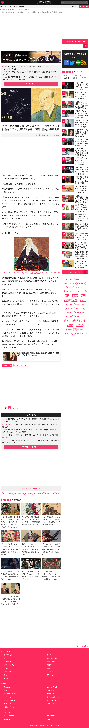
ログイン (75, 6)
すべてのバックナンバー (31, 447)
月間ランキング (9, 707)
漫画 (67, 300)
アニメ (71, 287)
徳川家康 (81, 308)
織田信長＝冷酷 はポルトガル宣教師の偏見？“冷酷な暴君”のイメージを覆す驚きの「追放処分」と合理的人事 (81, 230)
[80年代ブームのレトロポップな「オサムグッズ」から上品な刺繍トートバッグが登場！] (68, 264)
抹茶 (70, 312)
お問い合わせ (51, 694)
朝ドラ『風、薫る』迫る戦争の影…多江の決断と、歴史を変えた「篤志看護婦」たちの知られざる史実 (81, 98)
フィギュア (71, 321)
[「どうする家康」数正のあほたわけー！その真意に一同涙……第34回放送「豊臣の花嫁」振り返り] (31, 509)
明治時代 (71, 308)
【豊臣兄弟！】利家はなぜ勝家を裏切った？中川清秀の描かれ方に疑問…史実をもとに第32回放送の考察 (81, 144)
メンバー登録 (83, 6)
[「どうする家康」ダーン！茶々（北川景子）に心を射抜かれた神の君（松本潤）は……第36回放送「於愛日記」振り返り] (10, 509)
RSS (84, 62)
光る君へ (81, 329)
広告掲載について (10, 694)
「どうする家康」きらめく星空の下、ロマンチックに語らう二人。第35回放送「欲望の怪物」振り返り (32, 12)
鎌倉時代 (80, 325)
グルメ (6, 668)
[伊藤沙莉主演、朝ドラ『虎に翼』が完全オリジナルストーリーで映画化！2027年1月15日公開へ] (68, 123)
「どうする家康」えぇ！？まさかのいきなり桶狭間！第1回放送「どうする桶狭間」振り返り (51, 575)
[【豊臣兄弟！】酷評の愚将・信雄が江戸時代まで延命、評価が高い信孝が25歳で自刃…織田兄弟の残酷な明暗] (68, 133)
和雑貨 (49, 665)
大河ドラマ (71, 283)
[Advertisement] (31, 32)
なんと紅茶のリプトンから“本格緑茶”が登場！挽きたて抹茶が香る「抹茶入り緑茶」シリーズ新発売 (81, 210)
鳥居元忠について (16, 365)
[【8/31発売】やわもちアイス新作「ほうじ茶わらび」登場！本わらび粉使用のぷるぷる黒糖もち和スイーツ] (68, 189)
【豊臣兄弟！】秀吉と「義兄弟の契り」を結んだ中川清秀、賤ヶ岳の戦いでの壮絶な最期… (81, 200)
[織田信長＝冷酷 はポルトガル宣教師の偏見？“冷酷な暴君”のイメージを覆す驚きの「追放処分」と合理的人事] (68, 227)
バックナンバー (31, 83)
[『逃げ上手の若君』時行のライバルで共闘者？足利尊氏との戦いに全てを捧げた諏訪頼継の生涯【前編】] (68, 114)
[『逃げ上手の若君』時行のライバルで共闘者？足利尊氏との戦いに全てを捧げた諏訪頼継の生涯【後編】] (68, 151)
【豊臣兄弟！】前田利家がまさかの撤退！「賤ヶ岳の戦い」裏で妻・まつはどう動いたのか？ (81, 172)
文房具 (70, 317)
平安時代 (82, 283)
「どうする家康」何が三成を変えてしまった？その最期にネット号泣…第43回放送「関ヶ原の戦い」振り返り (10, 549)
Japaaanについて (53, 690)
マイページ (7, 697)
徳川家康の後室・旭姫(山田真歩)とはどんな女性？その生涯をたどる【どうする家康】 (38, 354)
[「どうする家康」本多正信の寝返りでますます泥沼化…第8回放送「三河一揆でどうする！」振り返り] (51, 536)
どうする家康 (9, 493)
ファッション (8, 662)
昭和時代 (71, 329)
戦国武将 (80, 287)
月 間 (83, 77)
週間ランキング (52, 704)
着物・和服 (51, 662)
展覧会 (71, 325)
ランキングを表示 (74, 272)
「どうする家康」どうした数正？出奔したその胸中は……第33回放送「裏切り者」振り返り (51, 521)
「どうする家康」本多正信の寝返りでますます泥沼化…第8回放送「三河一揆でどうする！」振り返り (51, 549)
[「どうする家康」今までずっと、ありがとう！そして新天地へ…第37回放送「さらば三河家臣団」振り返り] (31, 536)
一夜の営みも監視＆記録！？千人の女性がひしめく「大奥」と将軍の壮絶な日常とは (81, 237)
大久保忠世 (50, 493)
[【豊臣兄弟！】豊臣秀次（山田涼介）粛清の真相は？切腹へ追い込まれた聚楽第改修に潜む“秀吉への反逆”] (68, 161)
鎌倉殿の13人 (81, 333)
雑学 (67, 296)
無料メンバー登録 (53, 697)
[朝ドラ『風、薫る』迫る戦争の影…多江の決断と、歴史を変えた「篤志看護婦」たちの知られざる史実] (68, 95)
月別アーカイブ (52, 700)
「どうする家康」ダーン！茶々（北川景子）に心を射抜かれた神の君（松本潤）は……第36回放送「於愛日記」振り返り (10, 522)
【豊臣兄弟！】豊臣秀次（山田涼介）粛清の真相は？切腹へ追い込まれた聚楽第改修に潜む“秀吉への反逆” (81, 164)
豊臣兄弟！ (80, 317)
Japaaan (44, 2)
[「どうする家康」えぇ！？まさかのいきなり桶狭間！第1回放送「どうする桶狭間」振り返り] (51, 564)
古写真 (6, 678)
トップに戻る (83, 646)
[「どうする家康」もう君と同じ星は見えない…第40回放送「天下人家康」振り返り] (31, 564)
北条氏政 (29, 493)
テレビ (84, 300)
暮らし (6, 675)
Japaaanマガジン (13, 9)
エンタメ (50, 672)
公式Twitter (72, 62)
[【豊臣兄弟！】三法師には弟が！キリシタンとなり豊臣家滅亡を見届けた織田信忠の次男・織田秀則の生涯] (68, 104)
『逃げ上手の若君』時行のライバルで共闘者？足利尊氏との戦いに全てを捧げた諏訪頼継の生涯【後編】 (81, 153)
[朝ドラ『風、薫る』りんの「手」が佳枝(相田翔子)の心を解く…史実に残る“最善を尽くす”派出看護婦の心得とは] (68, 245)
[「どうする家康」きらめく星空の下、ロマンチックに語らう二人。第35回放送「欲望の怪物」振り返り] (31, 105)
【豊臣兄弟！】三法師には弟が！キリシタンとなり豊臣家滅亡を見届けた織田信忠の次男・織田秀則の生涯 (81, 107)
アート (6, 658)
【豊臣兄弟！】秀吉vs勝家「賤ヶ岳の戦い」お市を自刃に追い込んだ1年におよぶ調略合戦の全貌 (81, 88)
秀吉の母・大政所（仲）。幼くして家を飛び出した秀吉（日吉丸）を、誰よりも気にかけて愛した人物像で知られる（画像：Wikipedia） (31, 272)
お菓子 (76, 296)
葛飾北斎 (69, 333)
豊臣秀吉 (82, 321)
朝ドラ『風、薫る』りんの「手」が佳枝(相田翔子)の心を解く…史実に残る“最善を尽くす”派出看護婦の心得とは (81, 248)
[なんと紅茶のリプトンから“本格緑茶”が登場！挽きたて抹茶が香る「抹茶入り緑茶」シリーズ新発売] (68, 208)
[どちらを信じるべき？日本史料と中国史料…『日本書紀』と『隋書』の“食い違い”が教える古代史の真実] (68, 180)
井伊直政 (20, 493)
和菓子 (49, 668)
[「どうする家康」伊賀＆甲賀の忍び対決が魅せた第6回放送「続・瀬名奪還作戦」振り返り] (10, 564)
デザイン (80, 312)
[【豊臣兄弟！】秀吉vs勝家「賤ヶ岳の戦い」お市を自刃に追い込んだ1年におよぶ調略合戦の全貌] (68, 86)
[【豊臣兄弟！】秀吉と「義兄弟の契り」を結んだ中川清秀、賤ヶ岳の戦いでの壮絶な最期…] (68, 198)
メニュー (2, 2)
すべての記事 (8, 655)
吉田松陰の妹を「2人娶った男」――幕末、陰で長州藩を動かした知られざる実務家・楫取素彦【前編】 (81, 219)
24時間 (66, 77)
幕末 (84, 296)
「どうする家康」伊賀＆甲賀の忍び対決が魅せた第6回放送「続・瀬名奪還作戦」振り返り (10, 575)
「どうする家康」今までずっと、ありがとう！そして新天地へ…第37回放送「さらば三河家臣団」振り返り (31, 549)
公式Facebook (66, 62)
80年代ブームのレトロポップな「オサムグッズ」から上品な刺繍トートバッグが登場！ (81, 265)
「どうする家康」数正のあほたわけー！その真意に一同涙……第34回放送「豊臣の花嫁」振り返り (30, 521)
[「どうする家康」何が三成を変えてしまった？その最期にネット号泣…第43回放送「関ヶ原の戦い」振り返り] (10, 536)
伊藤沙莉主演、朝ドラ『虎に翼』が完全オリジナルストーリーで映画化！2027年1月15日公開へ (81, 125)
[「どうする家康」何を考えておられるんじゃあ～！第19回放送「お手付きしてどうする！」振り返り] (10, 589)
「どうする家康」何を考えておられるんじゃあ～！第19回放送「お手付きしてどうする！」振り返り (10, 600)
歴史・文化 (24, 9)
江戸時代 (71, 279)
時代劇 (75, 300)
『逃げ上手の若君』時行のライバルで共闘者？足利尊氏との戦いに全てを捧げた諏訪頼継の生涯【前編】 (81, 116)
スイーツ (83, 292)
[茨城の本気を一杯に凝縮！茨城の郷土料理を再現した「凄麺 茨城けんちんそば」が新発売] (68, 255)
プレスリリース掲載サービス (76, 41)
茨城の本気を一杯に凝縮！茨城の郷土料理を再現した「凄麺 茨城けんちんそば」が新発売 (81, 256)
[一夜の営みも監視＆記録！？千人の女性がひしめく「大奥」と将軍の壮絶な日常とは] (68, 236)
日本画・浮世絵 (52, 658)
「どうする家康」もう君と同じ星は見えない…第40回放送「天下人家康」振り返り (30, 575)
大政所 (60, 493)
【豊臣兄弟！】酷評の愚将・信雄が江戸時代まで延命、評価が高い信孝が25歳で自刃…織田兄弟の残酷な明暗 (81, 136)
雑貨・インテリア (10, 665)
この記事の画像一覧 (32, 488)
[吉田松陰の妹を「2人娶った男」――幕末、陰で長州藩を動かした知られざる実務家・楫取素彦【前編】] (68, 217)
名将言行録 (39, 493)
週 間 (75, 77)
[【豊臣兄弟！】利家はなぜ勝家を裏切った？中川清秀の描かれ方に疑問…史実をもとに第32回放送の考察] (68, 142)
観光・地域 (7, 672)
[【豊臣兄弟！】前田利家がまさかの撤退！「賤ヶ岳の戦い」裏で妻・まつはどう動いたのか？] (68, 170)
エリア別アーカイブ (10, 700)
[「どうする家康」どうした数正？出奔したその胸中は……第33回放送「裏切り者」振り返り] (51, 509)
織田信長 (81, 304)
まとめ (49, 655)
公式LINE (78, 62)
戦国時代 (81, 279)
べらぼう (71, 304)
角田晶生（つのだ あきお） (44, 135)
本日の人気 (7, 704)
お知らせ (7, 690)
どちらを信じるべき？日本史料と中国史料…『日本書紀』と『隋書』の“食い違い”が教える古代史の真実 (81, 182)
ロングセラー (70, 292)
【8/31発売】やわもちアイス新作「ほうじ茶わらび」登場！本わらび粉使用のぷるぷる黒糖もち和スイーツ (81, 192)
